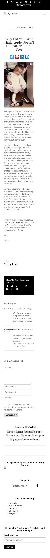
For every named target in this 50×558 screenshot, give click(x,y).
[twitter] (11, 431)
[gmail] (19, 431)
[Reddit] (12, 289)
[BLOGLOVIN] (24, 5)
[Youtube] (21, 2)
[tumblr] (27, 431)
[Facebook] (8, 2)
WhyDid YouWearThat (12, 329)
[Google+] (26, 286)
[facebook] (26, 438)
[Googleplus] (35, 2)
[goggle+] (15, 438)
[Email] (40, 2)
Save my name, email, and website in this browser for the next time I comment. (19, 407)
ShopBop (13, 510)
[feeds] (36, 438)
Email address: (11, 535)
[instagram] (38, 435)
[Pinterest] (31, 2)
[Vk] (17, 289)
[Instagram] (26, 2)
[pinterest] (37, 431)
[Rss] (12, 2)
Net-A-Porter (15, 505)
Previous (22, 27)
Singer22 (13, 513)
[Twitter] (17, 2)
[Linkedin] (7, 289)
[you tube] (26, 435)
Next (31, 27)
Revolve (13, 508)
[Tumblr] (21, 286)
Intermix (13, 503)
